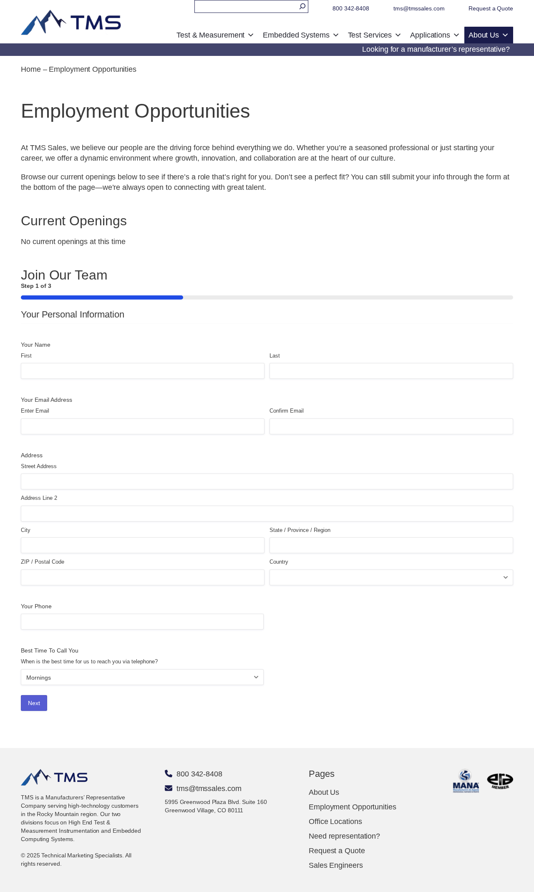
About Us (484, 35)
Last (275, 356)
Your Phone (36, 606)
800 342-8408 (350, 8)
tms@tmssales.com (418, 8)
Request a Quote (491, 8)
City (25, 530)
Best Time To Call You (49, 650)
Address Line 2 (39, 498)
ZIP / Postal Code (42, 562)
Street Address (39, 466)
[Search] (302, 6)
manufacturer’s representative (456, 49)
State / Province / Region (300, 530)
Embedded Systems (296, 35)
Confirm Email (287, 411)
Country (279, 562)
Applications (430, 35)
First (26, 356)
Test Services (370, 35)
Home (31, 69)
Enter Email (35, 411)
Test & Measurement (210, 35)
